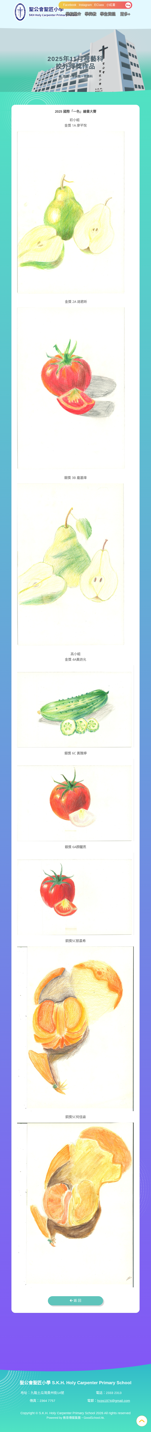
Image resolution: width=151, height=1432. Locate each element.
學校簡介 (73, 14)
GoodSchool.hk (94, 1417)
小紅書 (110, 4)
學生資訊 (108, 14)
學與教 (90, 14)
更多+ (125, 14)
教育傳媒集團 (72, 1417)
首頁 (65, 76)
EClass (99, 4)
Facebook (69, 4)
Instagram (85, 4)
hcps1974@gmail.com (113, 1401)
